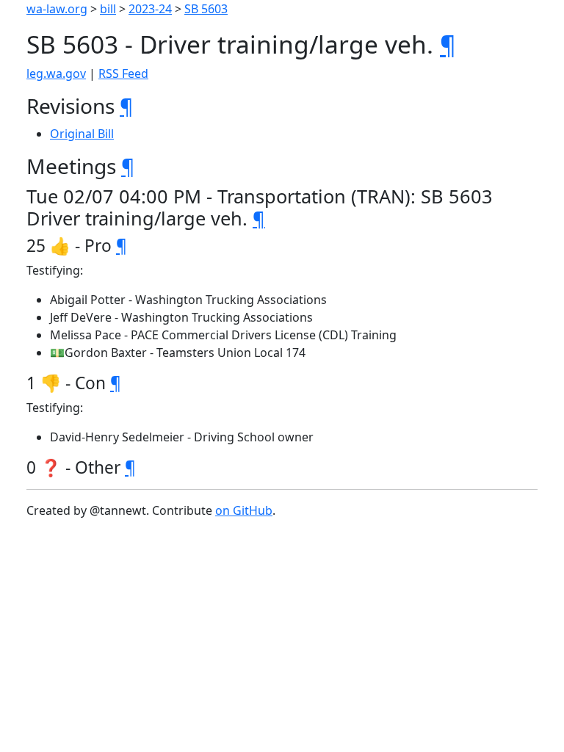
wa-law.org (56, 9)
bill (108, 9)
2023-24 (150, 9)
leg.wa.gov (56, 73)
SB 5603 (206, 9)
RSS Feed (123, 73)
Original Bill (82, 134)
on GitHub (243, 510)
